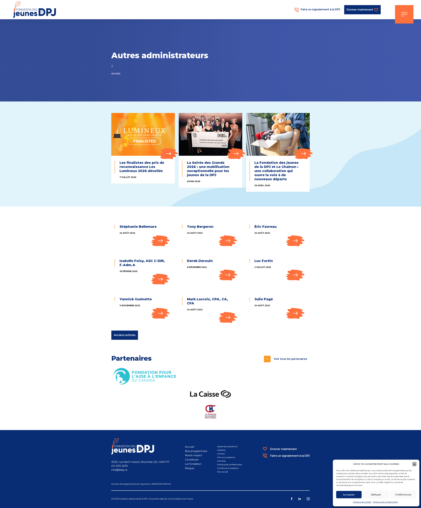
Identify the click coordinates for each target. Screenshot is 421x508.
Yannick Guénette (136, 299)
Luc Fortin (263, 261)
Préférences (403, 494)
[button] (414, 464)
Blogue (189, 468)
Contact (221, 453)
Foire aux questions (226, 457)
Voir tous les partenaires (290, 358)
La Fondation (193, 463)
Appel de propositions (227, 446)
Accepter (349, 494)
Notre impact (193, 455)
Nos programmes (196, 451)
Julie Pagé (263, 299)
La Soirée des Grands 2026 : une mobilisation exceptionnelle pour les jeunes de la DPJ (208, 169)
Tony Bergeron (200, 227)
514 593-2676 (119, 465)
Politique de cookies (362, 502)
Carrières (221, 461)
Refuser (376, 494)
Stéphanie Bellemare (138, 227)
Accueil (116, 73)
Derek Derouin (200, 261)
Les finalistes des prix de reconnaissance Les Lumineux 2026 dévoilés (142, 167)
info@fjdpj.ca (119, 469)
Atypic (190, 498)
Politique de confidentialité (385, 502)
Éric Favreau (265, 227)
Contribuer (192, 459)
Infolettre (221, 450)
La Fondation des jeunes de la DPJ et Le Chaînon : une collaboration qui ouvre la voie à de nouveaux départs (276, 171)
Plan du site (222, 472)
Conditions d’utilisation (228, 468)
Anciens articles (125, 335)
